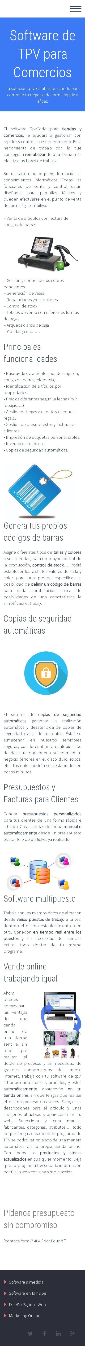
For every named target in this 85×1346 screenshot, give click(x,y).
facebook (44, 1334)
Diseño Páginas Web (27, 1304)
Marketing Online (24, 1315)
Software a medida (26, 1282)
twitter (30, 1334)
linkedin (58, 1334)
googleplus (72, 1334)
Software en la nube (27, 1293)
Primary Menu (75, 9)
